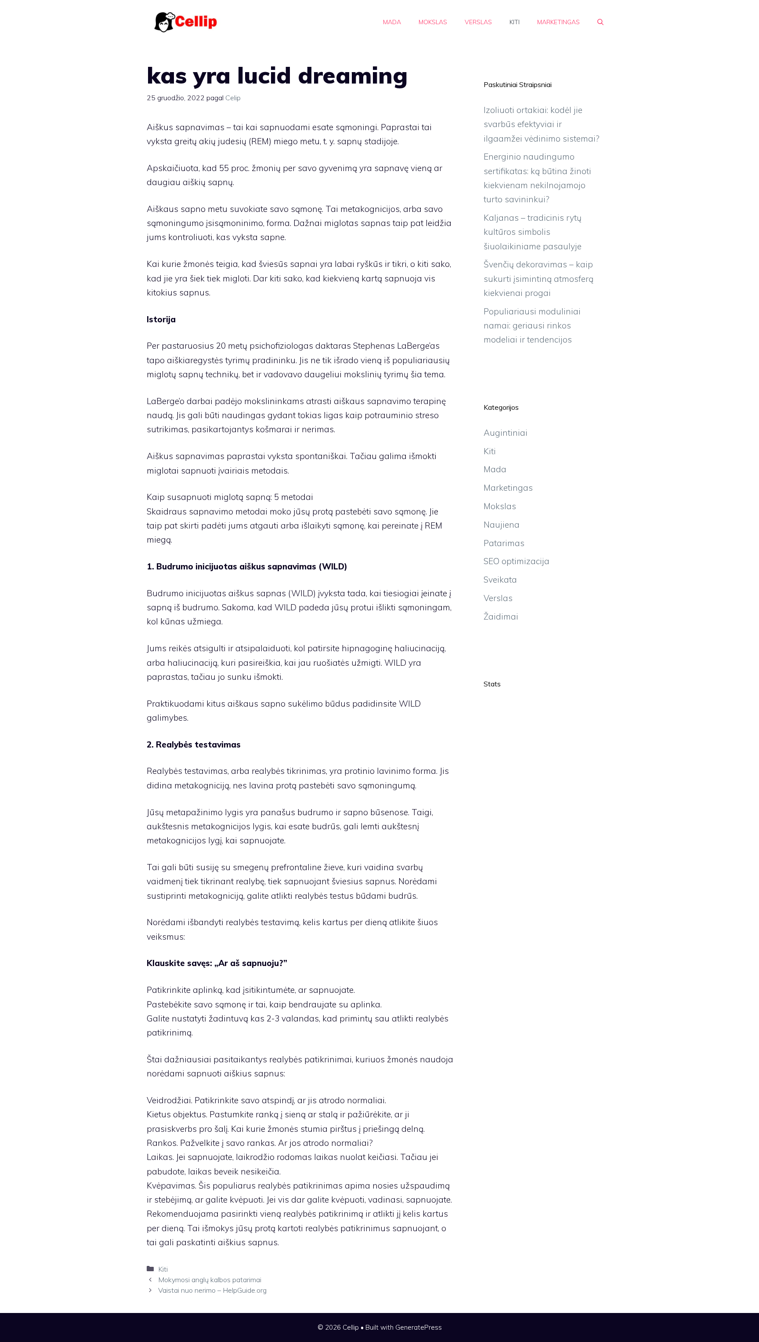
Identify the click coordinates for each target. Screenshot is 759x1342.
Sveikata (500, 579)
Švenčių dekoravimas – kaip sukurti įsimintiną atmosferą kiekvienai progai (538, 278)
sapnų (220, 182)
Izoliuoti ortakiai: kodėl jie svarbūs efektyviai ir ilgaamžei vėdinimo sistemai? (542, 124)
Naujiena (502, 524)
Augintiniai (506, 432)
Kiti (515, 22)
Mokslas (433, 22)
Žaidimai (501, 616)
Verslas (478, 22)
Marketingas (558, 22)
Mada (392, 22)
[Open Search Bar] (600, 22)
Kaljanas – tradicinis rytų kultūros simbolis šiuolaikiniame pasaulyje (533, 232)
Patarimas (504, 543)
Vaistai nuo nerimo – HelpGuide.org (212, 1290)
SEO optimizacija (516, 561)
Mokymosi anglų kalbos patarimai (209, 1279)
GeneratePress (418, 1327)
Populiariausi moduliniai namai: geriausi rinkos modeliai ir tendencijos (532, 325)
